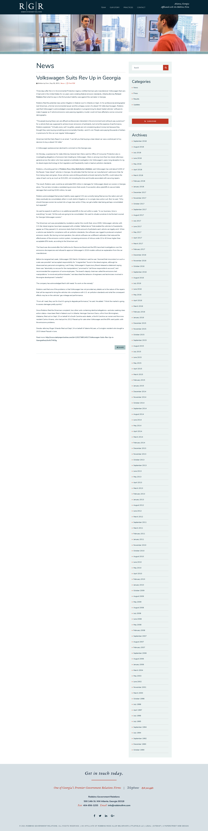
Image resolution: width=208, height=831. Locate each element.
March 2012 (138, 516)
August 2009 (138, 596)
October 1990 (138, 750)
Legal (148, 826)
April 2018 (137, 169)
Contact (141, 7)
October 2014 (138, 403)
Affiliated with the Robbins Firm (175, 7)
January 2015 (138, 386)
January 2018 (138, 186)
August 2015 (138, 346)
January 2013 (138, 499)
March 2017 (138, 243)
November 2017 (139, 198)
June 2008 (137, 619)
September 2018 (140, 141)
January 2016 (138, 317)
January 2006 (138, 664)
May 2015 (137, 363)
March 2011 (138, 528)
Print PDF (71, 83)
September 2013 (140, 465)
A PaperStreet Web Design (176, 826)
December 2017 (139, 192)
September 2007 (140, 636)
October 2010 (138, 551)
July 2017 (137, 221)
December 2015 (139, 323)
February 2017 (139, 249)
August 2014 (138, 414)
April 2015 (137, 369)
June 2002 (137, 681)
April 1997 (137, 710)
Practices (128, 7)
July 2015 (137, 351)
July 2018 (137, 152)
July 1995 (137, 721)
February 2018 (139, 181)
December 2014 (139, 391)
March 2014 (138, 437)
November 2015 (139, 329)
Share (121, 347)
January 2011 (138, 539)
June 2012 (137, 511)
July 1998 (137, 704)
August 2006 (138, 659)
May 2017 (137, 232)
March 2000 (138, 693)
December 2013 (139, 448)
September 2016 (140, 272)
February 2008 (139, 630)
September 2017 (140, 209)
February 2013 (139, 494)
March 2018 (138, 175)
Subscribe (151, 121)
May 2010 (137, 568)
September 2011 (140, 522)
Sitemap (157, 826)
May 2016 (137, 295)
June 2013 (137, 471)
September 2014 (140, 408)
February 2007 (139, 647)
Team (103, 7)
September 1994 (140, 727)
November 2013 (139, 454)
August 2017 (138, 215)
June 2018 (137, 158)
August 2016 (138, 278)
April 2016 (137, 300)
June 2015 (137, 357)
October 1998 (138, 699)
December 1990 (139, 744)
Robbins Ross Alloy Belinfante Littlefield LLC (121, 826)
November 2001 (139, 687)
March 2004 (138, 670)
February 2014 (139, 443)
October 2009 (138, 590)
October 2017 (138, 204)
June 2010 (137, 562)
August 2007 (138, 642)
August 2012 (138, 505)
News (63, 83)
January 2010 (138, 585)
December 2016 (139, 255)
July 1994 (137, 733)
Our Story (114, 7)
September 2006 (140, 653)
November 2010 (139, 545)
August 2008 (138, 607)
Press (135, 93)
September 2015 (140, 340)
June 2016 (137, 289)
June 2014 (137, 420)
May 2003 (137, 676)
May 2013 (137, 477)
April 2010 (137, 573)
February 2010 (139, 579)
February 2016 (139, 312)
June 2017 (137, 226)
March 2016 (138, 306)
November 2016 (139, 260)
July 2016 (137, 283)
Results (136, 99)
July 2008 (137, 613)
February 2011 (139, 533)
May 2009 (137, 602)
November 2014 (139, 397)
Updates (136, 105)
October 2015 (138, 334)
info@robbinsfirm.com (119, 805)
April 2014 (137, 431)
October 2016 (138, 266)
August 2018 (138, 147)
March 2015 (138, 374)
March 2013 (138, 488)
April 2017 (137, 238)
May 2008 (137, 625)
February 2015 (139, 380)
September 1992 (140, 738)
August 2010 (138, 556)
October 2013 (138, 460)
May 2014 (137, 425)
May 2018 (137, 164)
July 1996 (137, 716)
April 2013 (137, 482)
